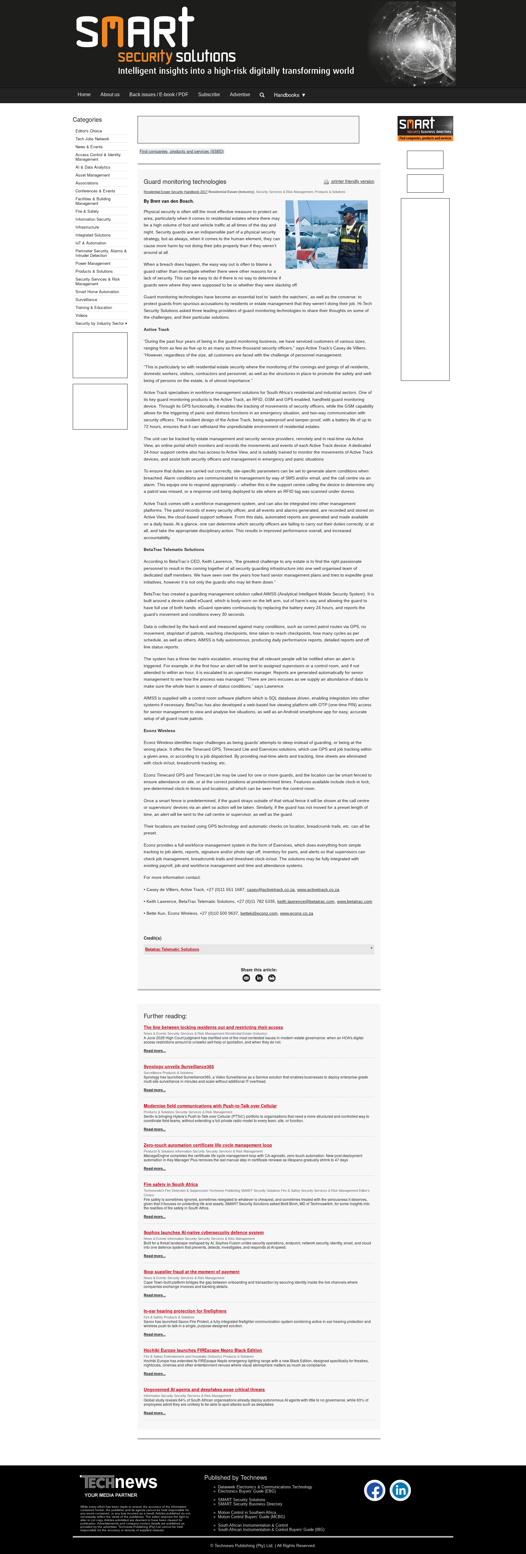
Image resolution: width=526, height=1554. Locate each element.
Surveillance (86, 299)
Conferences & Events (95, 191)
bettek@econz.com (259, 913)
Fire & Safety (87, 211)
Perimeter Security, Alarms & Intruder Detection (101, 253)
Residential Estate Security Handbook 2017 (176, 192)
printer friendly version (352, 181)
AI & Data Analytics (92, 167)
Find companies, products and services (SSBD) (182, 151)
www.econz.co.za (296, 913)
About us (110, 94)
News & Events (89, 146)
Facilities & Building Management (92, 201)
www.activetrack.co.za (318, 889)
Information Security (93, 219)
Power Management (92, 263)
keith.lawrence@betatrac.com (306, 901)
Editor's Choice (88, 131)
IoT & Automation (90, 243)
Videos (81, 315)
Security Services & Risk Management (97, 281)
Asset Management (92, 175)
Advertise (240, 94)
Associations (86, 183)
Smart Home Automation (97, 291)
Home (84, 94)
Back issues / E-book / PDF (158, 94)
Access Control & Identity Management (98, 157)
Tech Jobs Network (92, 139)
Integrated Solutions (93, 235)
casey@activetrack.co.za (271, 889)
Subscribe (209, 94)
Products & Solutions (94, 271)
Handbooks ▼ (290, 94)
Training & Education (93, 307)
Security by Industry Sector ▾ (101, 323)
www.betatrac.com (354, 901)
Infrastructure (87, 227)
